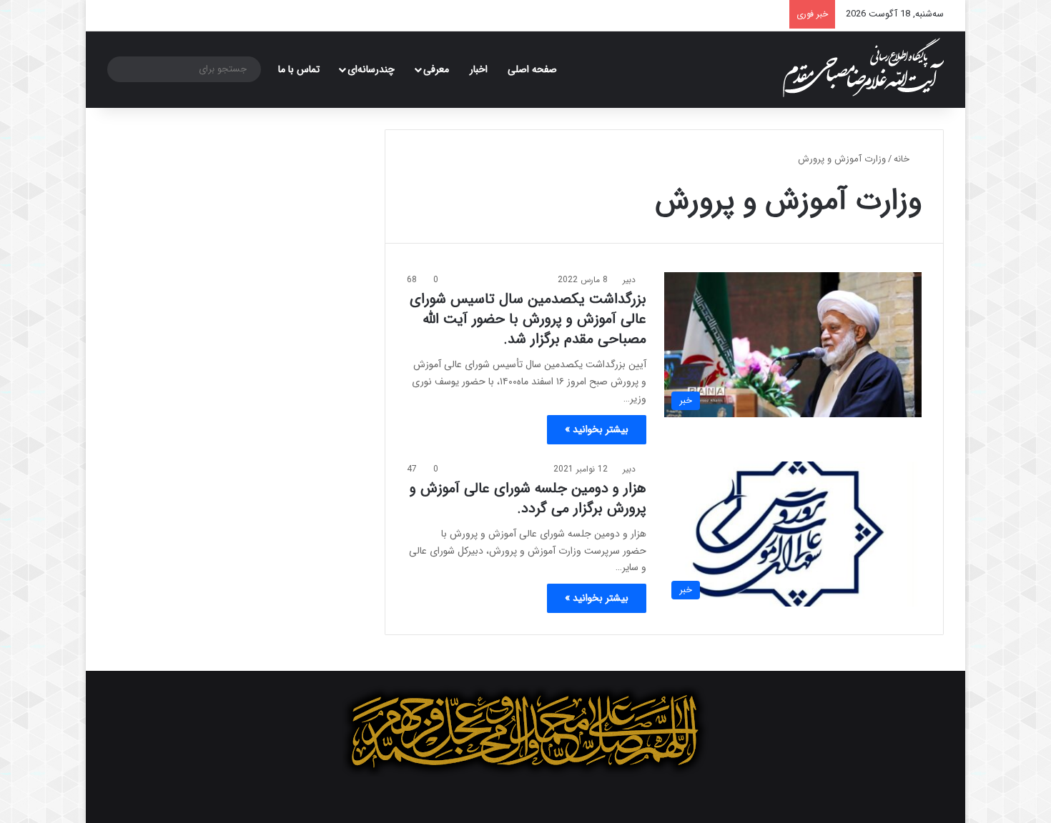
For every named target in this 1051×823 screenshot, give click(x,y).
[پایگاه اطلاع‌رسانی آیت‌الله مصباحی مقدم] (863, 67)
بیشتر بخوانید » (596, 429)
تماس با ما (299, 69)
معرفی (436, 69)
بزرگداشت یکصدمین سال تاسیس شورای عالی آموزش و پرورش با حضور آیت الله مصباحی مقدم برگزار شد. (528, 319)
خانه (903, 158)
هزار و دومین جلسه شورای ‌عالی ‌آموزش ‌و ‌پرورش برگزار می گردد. (528, 498)
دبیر (629, 279)
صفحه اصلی (532, 69)
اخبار (479, 69)
